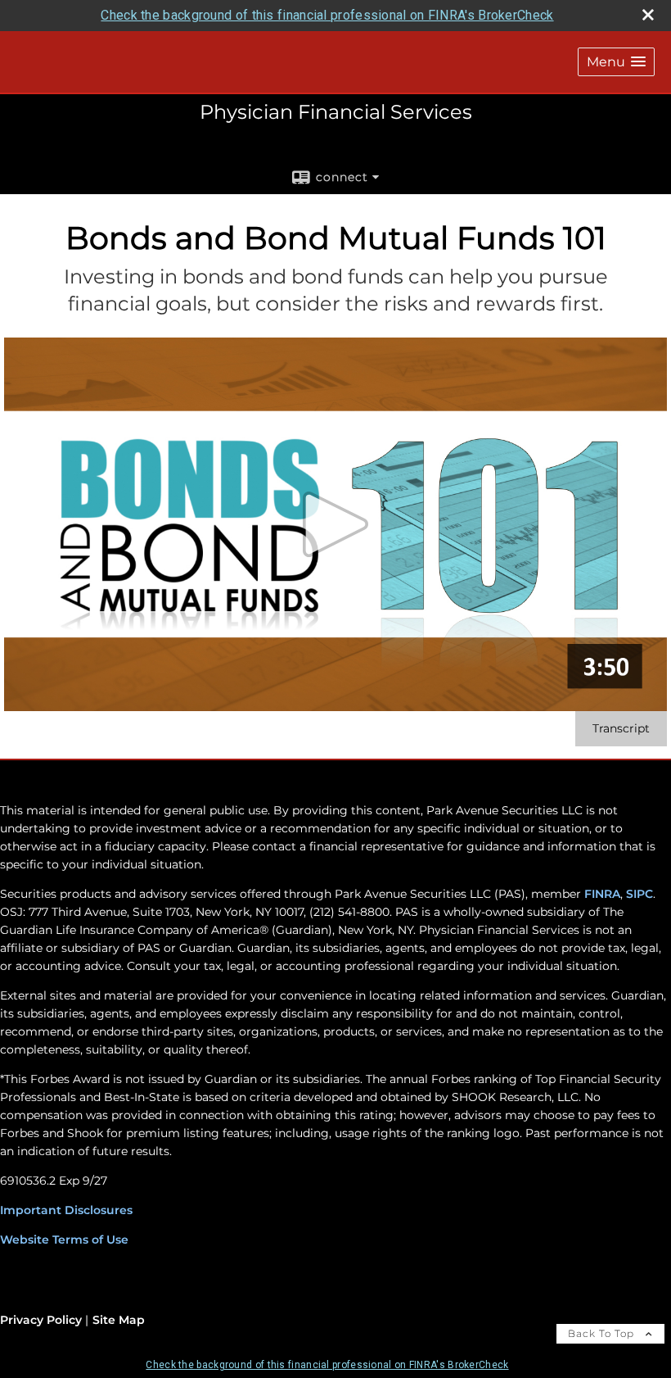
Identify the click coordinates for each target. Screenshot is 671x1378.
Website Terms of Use (64, 1239)
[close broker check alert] (648, 14)
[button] (616, 62)
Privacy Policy (41, 1319)
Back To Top (602, 1333)
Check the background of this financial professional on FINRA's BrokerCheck (327, 15)
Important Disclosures (66, 1210)
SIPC (638, 893)
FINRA (602, 893)
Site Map (118, 1319)
